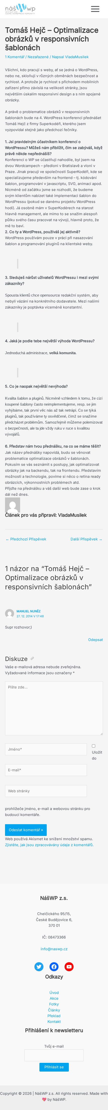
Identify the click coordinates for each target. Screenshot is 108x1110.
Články (54, 1010)
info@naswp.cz (54, 949)
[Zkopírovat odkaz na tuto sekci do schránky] (32, 659)
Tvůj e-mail (54, 1046)
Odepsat (95, 639)
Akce (54, 998)
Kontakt (54, 1021)
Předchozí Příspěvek (26, 539)
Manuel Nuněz (28, 611)
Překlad (54, 1016)
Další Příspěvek (86, 539)
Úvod (54, 992)
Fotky (54, 1004)
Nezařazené (38, 57)
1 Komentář (14, 57)
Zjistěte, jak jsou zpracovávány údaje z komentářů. (49, 845)
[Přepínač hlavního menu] (95, 9)
